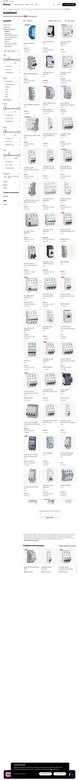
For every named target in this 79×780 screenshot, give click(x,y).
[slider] (4, 60)
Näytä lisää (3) (8, 46)
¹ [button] (48, 49)
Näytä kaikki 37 (7, 99)
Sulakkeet (6, 41)
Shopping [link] (10, 9)
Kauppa (27, 4)
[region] (40, 770)
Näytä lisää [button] (49, 517)
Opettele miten (32, 16)
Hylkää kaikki (45, 774)
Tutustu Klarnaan (19, 4)
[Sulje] (67, 764)
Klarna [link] (4, 9)
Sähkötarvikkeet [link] (37, 9)
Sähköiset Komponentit (9, 29)
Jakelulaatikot (7, 39)
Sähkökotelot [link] (46, 9)
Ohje (36, 4)
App (32, 4)
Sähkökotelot (6, 27)
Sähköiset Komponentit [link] (57, 9)
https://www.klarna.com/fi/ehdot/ (31, 540)
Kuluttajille (5, 1)
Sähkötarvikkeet (7, 25)
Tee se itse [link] (17, 9)
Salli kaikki (59, 774)
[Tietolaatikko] (32, 21)
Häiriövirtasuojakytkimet (10, 37)
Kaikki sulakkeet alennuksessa (67, 546)
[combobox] (55, 21)
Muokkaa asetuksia (20, 774)
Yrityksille (11, 1)
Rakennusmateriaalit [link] (26, 9)
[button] (58, 4)
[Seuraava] (73, 560)
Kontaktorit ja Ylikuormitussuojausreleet (11, 34)
